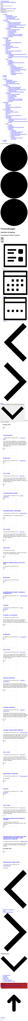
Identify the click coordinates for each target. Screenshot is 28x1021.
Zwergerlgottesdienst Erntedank (10, 493)
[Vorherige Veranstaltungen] (15, 361)
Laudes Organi (6, 547)
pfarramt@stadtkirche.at (11, 2)
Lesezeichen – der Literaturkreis (10, 615)
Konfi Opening (6, 577)
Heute (2, 403)
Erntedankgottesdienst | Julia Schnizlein (12, 510)
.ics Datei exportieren (7, 980)
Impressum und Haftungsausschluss (8, 985)
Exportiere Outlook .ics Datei (9, 981)
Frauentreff (5, 605)
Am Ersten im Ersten (8, 435)
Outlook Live (6, 978)
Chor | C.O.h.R (6, 473)
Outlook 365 (5, 977)
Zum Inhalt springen (5, 1)
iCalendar (5, 976)
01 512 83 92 (3, 2)
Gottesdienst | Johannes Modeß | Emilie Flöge (13, 730)
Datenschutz (18, 985)
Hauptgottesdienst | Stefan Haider (10, 773)
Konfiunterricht (6, 458)
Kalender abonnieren (5, 953)
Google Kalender (6, 975)
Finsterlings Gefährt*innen (9, 677)
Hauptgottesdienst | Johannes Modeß (11, 862)
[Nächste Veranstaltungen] (15, 401)
